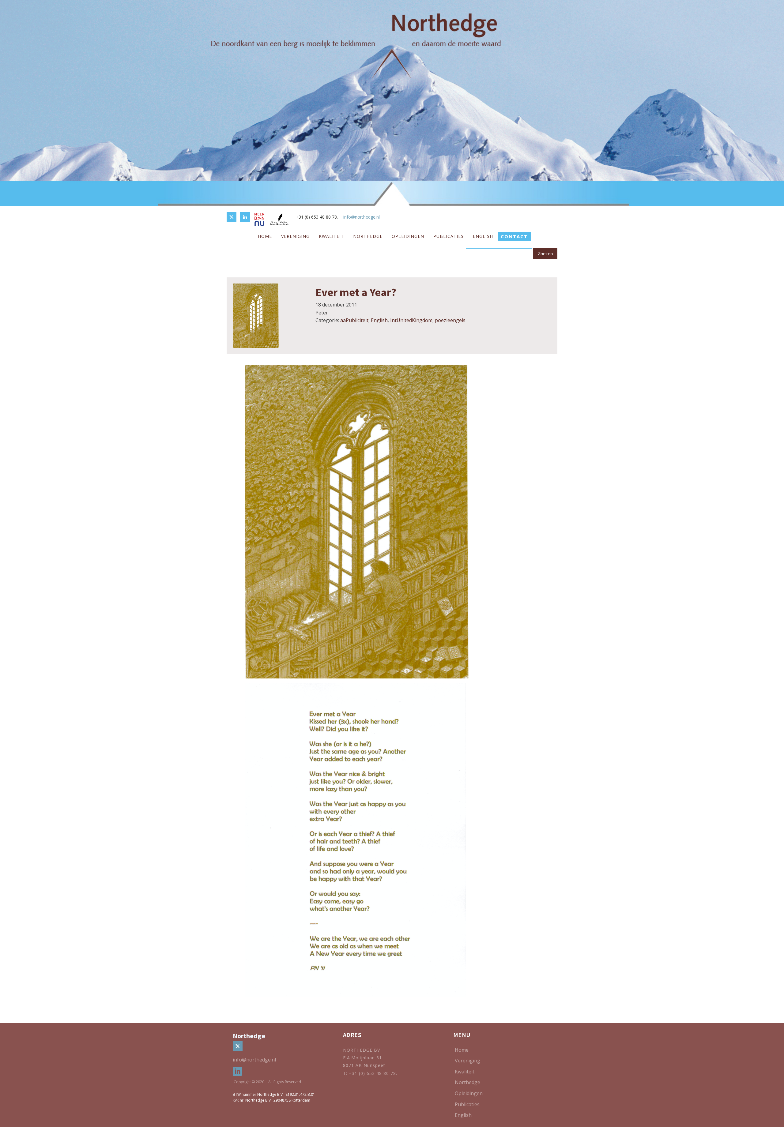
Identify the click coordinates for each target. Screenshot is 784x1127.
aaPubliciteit (354, 320)
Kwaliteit (331, 236)
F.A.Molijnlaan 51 (362, 1057)
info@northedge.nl (361, 217)
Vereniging (295, 236)
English (483, 236)
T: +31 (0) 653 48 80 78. (371, 1073)
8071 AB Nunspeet (364, 1065)
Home (265, 236)
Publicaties (448, 236)
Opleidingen (408, 236)
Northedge (368, 236)
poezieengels (450, 320)
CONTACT (514, 236)
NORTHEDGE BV (361, 1050)
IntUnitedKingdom (411, 320)
